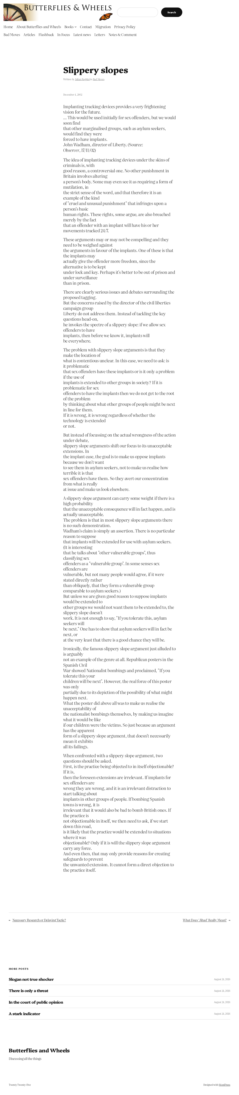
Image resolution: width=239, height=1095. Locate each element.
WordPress (224, 1084)
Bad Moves (98, 79)
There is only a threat (28, 990)
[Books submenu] (76, 27)
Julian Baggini (82, 79)
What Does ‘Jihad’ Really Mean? (205, 920)
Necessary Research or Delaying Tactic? (39, 920)
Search (171, 12)
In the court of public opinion (36, 1002)
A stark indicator (24, 1013)
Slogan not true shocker (31, 979)
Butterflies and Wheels (39, 1050)
